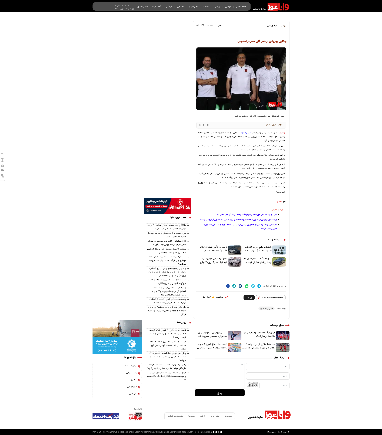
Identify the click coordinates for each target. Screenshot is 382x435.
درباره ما (228, 416)
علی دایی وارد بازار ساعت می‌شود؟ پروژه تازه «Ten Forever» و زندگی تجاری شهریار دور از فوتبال (166, 310)
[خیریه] (117, 345)
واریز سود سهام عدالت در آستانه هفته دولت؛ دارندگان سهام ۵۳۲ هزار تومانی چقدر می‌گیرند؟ (166, 366)
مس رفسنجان (245, 132)
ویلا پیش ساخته (130, 366)
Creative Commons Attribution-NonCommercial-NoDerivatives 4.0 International (173, 432)
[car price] (2, 172)
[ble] (234, 286)
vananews (112, 432)
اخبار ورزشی (272, 26)
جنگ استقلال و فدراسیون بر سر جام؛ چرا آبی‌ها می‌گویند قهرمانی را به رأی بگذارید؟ (166, 281)
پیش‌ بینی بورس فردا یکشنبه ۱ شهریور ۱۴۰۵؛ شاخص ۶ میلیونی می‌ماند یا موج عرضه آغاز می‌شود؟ (167, 357)
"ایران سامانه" (271, 432)
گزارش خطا (207, 297)
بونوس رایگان (131, 373)
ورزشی (283, 26)
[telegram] (259, 286)
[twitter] (253, 286)
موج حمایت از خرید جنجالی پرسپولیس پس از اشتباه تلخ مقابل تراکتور (166, 235)
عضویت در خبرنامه (175, 416)
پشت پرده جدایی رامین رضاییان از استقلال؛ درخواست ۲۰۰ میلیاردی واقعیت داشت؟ (167, 301)
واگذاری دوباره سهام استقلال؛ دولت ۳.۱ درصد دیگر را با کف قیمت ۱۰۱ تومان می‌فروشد (166, 227)
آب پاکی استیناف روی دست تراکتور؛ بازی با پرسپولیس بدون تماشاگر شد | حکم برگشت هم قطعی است (166, 376)
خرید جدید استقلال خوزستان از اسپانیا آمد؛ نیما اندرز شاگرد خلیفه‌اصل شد (247, 215)
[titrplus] (135, 416)
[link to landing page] (270, 7)
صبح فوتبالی (132, 386)
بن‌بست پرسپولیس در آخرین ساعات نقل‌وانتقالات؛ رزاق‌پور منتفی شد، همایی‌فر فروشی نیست (238, 220)
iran (94, 432)
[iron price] (2, 177)
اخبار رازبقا (133, 380)
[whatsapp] (246, 286)
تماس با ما (215, 416)
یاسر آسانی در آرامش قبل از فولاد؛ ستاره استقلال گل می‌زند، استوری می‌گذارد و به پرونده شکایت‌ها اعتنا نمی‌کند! (169, 291)
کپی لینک (249, 297)
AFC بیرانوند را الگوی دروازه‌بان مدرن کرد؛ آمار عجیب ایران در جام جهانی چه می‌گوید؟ (166, 243)
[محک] (117, 328)
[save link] (202, 25)
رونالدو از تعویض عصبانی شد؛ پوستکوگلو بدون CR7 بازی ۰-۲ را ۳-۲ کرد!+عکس (166, 250)
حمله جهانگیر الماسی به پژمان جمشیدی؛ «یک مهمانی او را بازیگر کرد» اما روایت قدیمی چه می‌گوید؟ (167, 260)
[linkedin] (240, 286)
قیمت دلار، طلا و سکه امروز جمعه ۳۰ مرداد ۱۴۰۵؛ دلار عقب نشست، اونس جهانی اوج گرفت (168, 345)
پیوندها (191, 416)
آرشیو (202, 416)
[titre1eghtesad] (106, 416)
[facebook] (228, 286)
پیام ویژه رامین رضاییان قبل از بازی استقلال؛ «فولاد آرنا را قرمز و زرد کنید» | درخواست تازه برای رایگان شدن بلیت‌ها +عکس (167, 272)
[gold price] (2, 166)
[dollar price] (2, 161)
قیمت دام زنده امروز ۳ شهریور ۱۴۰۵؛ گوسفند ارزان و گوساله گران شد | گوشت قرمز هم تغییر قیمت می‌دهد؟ (166, 334)
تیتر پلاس (133, 393)
